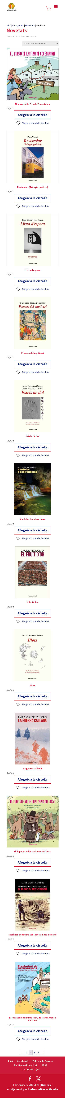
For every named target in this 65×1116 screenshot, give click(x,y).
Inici (9, 25)
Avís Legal (22, 1061)
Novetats (30, 25)
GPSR (44, 1065)
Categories (18, 25)
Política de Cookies (42, 1061)
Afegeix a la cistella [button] (32, 115)
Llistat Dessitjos (31, 1069)
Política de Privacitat (25, 1065)
